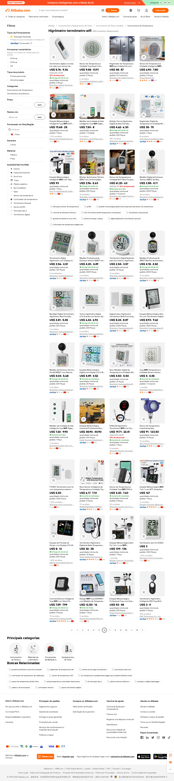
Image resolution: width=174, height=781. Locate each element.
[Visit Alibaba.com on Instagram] (158, 737)
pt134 (89, 207)
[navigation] (26, 328)
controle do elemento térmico (64, 213)
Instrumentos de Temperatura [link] (140, 26)
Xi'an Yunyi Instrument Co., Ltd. (152, 443)
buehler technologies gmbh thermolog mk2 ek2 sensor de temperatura (126, 207)
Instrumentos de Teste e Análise (109, 26)
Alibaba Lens (20, 755)
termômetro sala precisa (138, 213)
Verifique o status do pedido (152, 717)
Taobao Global (98, 769)
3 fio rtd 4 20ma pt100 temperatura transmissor (102, 213)
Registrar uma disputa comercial (120, 719)
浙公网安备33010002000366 (131, 777)
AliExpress (48, 769)
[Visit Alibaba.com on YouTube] (163, 737)
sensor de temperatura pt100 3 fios (25, 682)
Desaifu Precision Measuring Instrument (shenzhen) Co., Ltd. (152, 504)
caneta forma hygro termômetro (94, 670)
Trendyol (116, 769)
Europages (126, 769)
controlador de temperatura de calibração (28, 676)
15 (137, 630)
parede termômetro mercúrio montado (27, 670)
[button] (102, 10)
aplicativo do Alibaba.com (122, 756)
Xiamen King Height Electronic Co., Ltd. (62, 139)
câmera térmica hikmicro (119, 682)
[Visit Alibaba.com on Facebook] (142, 737)
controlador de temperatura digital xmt (68, 225)
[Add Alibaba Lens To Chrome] (45, 756)
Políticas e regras (46, 735)
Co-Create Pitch (12, 712)
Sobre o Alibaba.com (14, 701)
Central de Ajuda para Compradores (116, 707)
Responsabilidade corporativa (17, 717)
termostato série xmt (123, 670)
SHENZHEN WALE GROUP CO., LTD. (92, 507)
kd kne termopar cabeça (93, 219)
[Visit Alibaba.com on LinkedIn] (147, 737)
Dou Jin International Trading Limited (62, 191)
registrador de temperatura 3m (62, 670)
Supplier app (68, 756)
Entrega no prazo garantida (50, 717)
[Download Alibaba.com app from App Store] (143, 756)
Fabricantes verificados (83, 706)
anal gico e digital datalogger (148, 682)
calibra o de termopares (21, 687)
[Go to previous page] (71, 630)
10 (126, 630)
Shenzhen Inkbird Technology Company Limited (62, 85)
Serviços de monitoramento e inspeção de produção (51, 728)
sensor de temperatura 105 (62, 676)
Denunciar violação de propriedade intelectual (116, 731)
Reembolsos (112, 724)
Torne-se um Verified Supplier (152, 722)
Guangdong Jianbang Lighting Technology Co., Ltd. (92, 81)
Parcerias (144, 727)
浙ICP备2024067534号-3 (156, 777)
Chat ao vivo (112, 714)
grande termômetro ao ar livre (64, 219)
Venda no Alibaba (147, 706)
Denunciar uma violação (117, 737)
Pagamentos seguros (48, 706)
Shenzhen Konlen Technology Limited (122, 451)
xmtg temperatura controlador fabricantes (63, 682)
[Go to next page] (142, 630)
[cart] (139, 11)
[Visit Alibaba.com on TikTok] (169, 737)
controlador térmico (46, 687)
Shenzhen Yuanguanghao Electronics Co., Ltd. (122, 141)
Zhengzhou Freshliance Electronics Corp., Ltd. (152, 139)
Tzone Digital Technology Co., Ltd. (92, 557)
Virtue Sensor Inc (147, 78)
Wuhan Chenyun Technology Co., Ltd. (122, 560)
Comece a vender (147, 712)
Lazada (87, 769)
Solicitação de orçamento (83, 712)
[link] (170, 755)
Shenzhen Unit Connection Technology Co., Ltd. (62, 504)
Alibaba (51, 26)
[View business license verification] (111, 777)
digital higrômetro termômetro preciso (126, 219)
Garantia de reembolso (48, 712)
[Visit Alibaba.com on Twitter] (152, 737)
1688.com (59, 769)
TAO (108, 769)
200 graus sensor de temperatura (66, 207)
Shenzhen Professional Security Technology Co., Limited (62, 618)
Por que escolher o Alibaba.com (18, 706)
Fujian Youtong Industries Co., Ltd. (92, 440)
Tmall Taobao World (74, 769)
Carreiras (9, 722)
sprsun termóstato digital (71, 687)
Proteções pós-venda (48, 722)
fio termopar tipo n (95, 682)
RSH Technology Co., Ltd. (150, 616)
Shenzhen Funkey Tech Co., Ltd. (62, 446)
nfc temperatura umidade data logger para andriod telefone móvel (106, 676)
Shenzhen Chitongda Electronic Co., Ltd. (152, 390)
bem (40, 105)
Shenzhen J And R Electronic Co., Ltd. (92, 139)
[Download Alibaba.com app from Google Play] (161, 756)
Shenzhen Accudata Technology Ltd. (122, 78)
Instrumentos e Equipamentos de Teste (75, 26)
